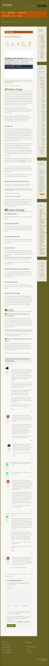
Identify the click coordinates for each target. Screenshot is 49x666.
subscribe (20, 618)
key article (42, 231)
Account (33, 5)
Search (41, 243)
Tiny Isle (29, 649)
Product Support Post (10, 21)
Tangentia (20, 16)
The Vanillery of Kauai (32, 646)
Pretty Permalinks (13, 37)
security (41, 244)
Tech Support (7, 644)
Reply (31, 412)
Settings (13, 45)
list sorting (42, 235)
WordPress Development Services (43, 150)
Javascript (42, 229)
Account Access (7, 649)
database (42, 220)
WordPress (42, 253)
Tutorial (41, 251)
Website (25, 605)
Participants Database (22, 12)
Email (16, 605)
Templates (42, 249)
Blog (14, 16)
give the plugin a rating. (41, 190)
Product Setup (7, 45)
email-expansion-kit (44, 225)
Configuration (43, 213)
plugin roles (42, 239)
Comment (9, 588)
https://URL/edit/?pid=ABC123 (22, 385)
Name (8, 605)
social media (42, 245)
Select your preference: (12, 621)
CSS (40, 214)
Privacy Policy (7, 647)
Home (3, 12)
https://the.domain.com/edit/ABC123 (18, 375)
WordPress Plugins (10, 12)
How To (41, 228)
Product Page (30, 45)
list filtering (42, 233)
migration (42, 237)
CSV (41, 217)
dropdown (42, 222)
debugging (42, 221)
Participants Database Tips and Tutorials (43, 129)
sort (41, 247)
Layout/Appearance (44, 232)
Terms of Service (8, 652)
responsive (42, 241)
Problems (42, 240)
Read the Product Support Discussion (12, 85)
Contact (42, 262)
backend (42, 209)
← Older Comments (9, 364)
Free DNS (29, 651)
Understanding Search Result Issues (42, 55)
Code (41, 212)
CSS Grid (42, 216)
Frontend (42, 227)
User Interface (43, 252)
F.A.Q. (18, 45)
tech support (42, 248)
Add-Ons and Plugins (6, 16)
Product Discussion (24, 45)
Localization (42, 236)
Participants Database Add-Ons (43, 104)
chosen (41, 210)
